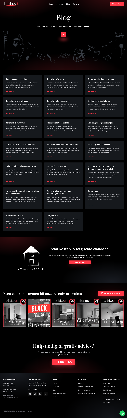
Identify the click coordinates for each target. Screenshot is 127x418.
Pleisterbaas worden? (59, 393)
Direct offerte (116, 4)
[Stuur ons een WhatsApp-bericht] (122, 413)
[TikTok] (46, 394)
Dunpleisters (107, 390)
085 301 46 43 (7, 392)
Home (51, 4)
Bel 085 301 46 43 (65, 362)
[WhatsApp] (40, 394)
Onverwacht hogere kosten (111, 399)
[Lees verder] (63, 36)
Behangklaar (107, 383)
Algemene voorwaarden (85, 386)
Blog (68, 4)
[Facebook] (30, 394)
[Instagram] (35, 394)
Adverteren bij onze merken (86, 393)
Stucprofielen (107, 402)
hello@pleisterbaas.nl (9, 389)
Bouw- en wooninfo (84, 390)
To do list (81, 383)
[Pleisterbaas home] (10, 4)
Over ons (59, 4)
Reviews (76, 4)
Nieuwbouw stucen (109, 386)
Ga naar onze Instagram (112, 293)
